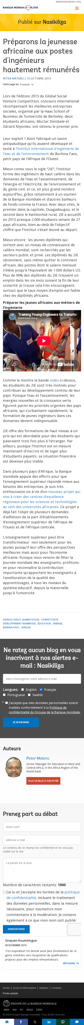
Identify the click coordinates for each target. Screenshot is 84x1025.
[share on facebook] (21, 1022)
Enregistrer (16, 929)
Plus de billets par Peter (43, 781)
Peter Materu (13, 78)
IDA (15, 1009)
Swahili (37, 695)
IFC (21, 1009)
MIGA (30, 1009)
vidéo (54, 380)
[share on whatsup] (63, 1022)
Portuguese (16, 695)
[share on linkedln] (49, 1022)
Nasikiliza (54, 22)
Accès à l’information (24, 988)
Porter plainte (10, 993)
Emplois (43, 988)
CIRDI (39, 1009)
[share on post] (35, 1022)
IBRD (6, 1009)
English (31, 689)
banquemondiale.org (68, 2)
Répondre (69, 963)
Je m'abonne (21, 722)
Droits (6, 988)
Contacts (56, 988)
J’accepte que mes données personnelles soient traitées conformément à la (44, 707)
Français (25, 84)
